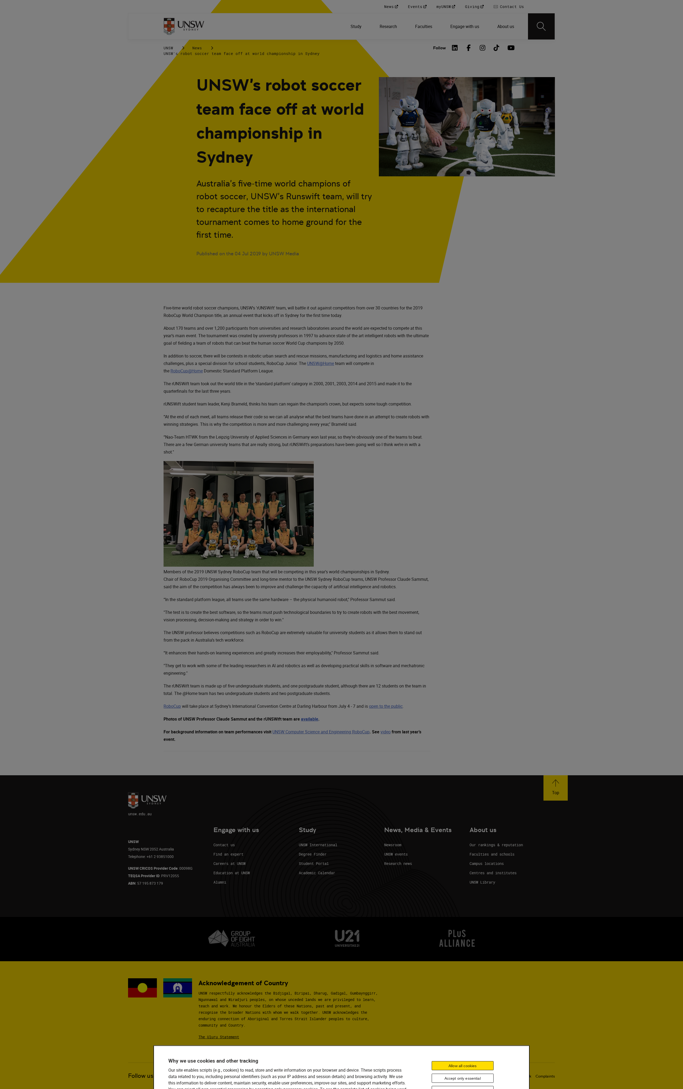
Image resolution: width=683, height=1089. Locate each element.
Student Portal (314, 863)
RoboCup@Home (186, 371)
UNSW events (396, 854)
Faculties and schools (492, 854)
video (385, 732)
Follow (439, 47)
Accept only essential (462, 1078)
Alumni (219, 882)
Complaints (545, 1076)
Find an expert (228, 854)
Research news (398, 863)
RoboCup (172, 706)
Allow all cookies (462, 1065)
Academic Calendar (317, 872)
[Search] (541, 26)
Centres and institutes (493, 872)
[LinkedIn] (455, 47)
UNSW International (318, 844)
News (197, 47)
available (309, 719)
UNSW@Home (320, 363)
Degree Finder (313, 854)
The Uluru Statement (218, 1036)
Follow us (140, 1075)
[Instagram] (483, 47)
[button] (555, 788)
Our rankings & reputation (496, 844)
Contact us (224, 844)
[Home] (184, 26)
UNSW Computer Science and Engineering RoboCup (321, 732)
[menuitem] (356, 26)
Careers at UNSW (229, 863)
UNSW (168, 47)
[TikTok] (496, 47)
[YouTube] (510, 47)
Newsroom (392, 844)
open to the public (386, 706)
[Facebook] (469, 47)
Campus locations (487, 863)
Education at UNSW (231, 872)
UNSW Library (482, 882)
